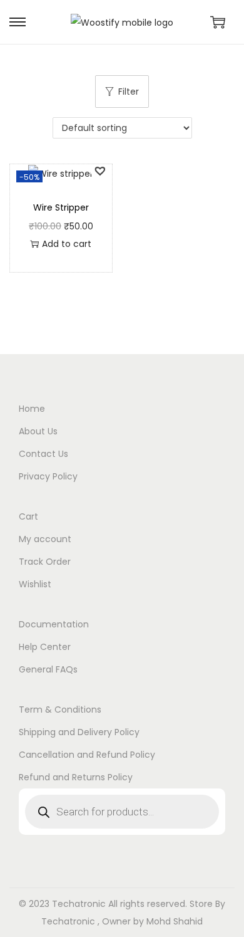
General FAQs (48, 669)
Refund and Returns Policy (76, 777)
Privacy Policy (48, 476)
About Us (38, 431)
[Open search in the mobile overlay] (122, 811)
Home (32, 408)
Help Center (45, 647)
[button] (99, 169)
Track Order (45, 561)
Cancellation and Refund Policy (87, 754)
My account (45, 539)
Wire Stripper (61, 207)
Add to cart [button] (66, 244)
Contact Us (43, 454)
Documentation (54, 624)
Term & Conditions (60, 709)
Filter (128, 91)
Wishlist (35, 584)
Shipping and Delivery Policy (79, 732)
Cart (28, 516)
